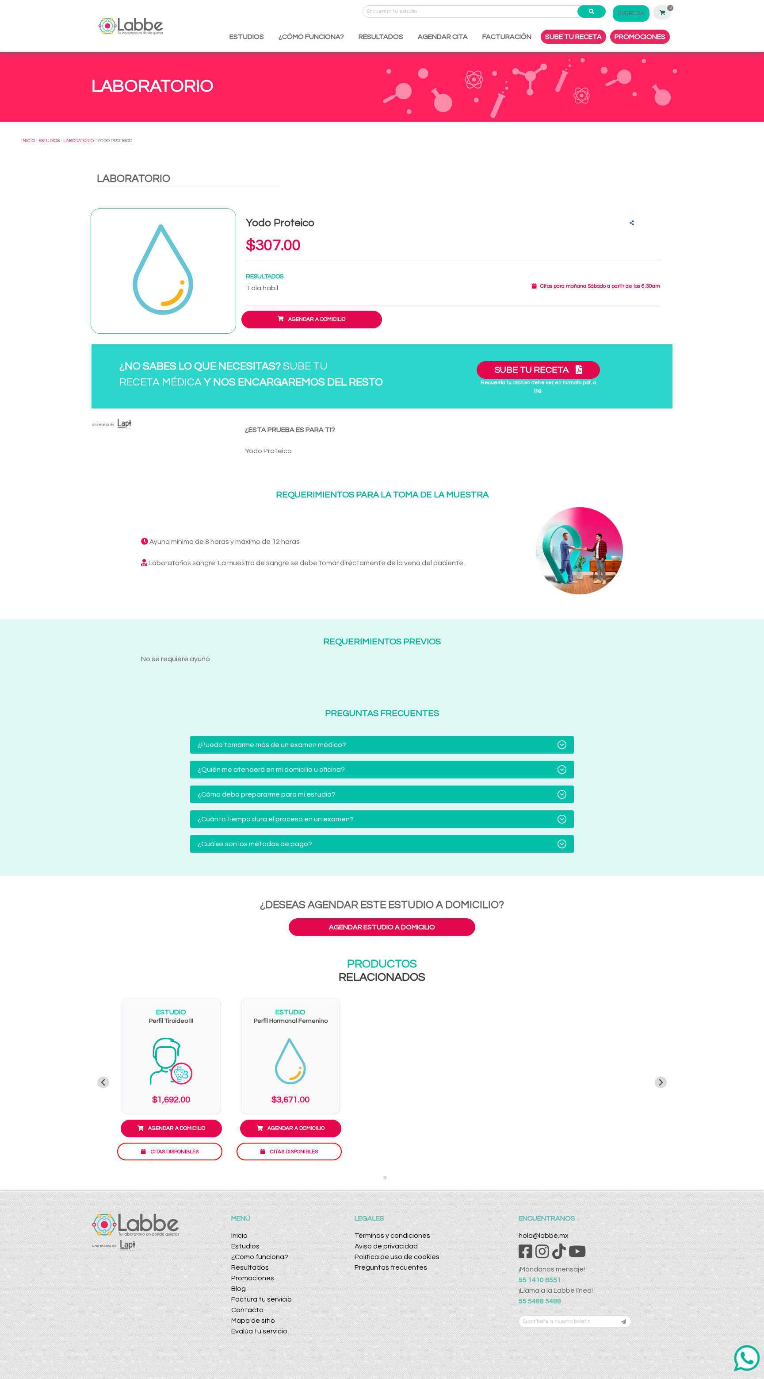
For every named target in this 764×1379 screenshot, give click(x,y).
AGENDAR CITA (443, 36)
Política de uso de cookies (397, 1256)
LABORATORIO (78, 141)
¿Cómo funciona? (259, 1256)
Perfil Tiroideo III (171, 1021)
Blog (238, 1288)
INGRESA (631, 13)
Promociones (252, 1278)
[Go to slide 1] (378, 1177)
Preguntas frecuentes (391, 1267)
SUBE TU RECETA (573, 36)
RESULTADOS (381, 36)
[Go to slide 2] (385, 1177)
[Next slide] (661, 1082)
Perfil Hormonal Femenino (291, 1021)
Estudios (245, 1246)
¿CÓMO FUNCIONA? (311, 36)
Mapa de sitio (253, 1320)
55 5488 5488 (540, 1301)
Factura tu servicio (261, 1299)
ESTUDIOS (246, 36)
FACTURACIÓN (506, 36)
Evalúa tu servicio (259, 1331)
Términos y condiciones (392, 1235)
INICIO (28, 141)
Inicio (239, 1235)
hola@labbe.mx (544, 1235)
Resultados (250, 1267)
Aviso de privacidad (386, 1246)
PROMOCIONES (640, 36)
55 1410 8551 (540, 1279)
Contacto (247, 1310)
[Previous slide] (103, 1082)
